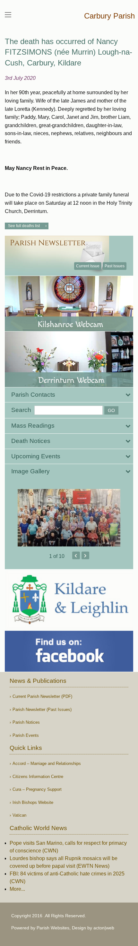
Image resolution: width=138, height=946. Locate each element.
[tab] (69, 394)
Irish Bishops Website (33, 802)
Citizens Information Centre (38, 776)
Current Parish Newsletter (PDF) (42, 696)
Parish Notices (26, 722)
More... (17, 889)
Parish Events (26, 735)
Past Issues (115, 266)
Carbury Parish (109, 15)
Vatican (19, 815)
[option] (69, 517)
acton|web (103, 927)
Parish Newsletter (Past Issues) (42, 709)
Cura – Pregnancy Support (37, 789)
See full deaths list (24, 226)
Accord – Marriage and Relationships (47, 763)
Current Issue (87, 266)
